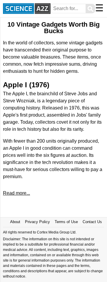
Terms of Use (66, 222)
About (15, 222)
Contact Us (92, 222)
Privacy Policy (37, 222)
